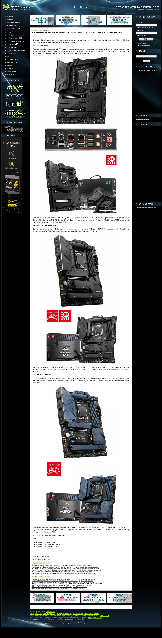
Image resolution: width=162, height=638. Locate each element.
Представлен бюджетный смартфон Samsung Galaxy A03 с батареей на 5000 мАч (58, 588)
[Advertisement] (146, 164)
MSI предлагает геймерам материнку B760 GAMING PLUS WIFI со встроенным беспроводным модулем (65, 567)
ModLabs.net (50, 612)
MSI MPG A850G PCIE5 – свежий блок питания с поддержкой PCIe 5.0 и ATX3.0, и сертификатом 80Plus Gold (66, 570)
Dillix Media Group (68, 624)
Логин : (139, 22)
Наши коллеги (78, 614)
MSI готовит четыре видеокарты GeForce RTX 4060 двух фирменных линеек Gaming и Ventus (62, 565)
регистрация (142, 43)
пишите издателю (77, 622)
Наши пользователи (91, 614)
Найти (146, 61)
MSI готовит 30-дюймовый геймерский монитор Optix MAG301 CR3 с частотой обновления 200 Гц (63, 579)
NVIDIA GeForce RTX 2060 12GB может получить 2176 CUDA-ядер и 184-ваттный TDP (59, 587)
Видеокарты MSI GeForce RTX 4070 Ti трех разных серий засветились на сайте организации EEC (63, 573)
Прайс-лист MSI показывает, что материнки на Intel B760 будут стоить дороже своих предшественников (65, 568)
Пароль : (139, 30)
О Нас (32, 614)
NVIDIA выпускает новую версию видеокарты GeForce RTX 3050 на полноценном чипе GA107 (62, 571)
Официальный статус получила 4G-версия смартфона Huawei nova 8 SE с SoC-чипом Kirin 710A (63, 582)
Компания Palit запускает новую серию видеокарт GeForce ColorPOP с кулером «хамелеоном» (62, 581)
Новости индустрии (44, 559)
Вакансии (38, 614)
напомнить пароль (144, 45)
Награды (60, 614)
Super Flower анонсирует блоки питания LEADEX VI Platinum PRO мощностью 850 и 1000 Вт (61, 585)
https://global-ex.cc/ (95, 618)
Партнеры (68, 614)
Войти (146, 39)
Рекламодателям (49, 614)
